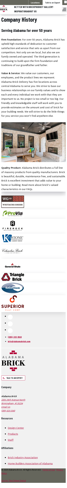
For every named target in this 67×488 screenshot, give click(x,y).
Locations (35, 2)
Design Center (16, 428)
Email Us (5, 407)
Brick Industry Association (23, 458)
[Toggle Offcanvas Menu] (64, 9)
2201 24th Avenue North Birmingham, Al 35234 (13, 402)
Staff (10, 440)
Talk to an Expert (52, 2)
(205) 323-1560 (8, 411)
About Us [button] (32, 11)
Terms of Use (48, 470)
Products (13, 434)
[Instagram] (10, 323)
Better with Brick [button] (24, 6)
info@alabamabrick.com (19, 341)
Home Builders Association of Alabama (30, 464)
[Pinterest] (10, 330)
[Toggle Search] (65, 1)
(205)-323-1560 (15, 337)
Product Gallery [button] (43, 6)
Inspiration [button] (20, 11)
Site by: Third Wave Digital (13, 481)
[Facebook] (10, 317)
